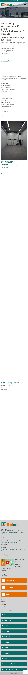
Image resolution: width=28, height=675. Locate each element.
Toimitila (3, 21)
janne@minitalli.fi (4, 555)
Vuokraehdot (3, 604)
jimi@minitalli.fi (4, 167)
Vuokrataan (20, 21)
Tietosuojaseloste (4, 606)
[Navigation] (25, 4)
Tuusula (8, 21)
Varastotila (13, 21)
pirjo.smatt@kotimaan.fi (5, 539)
